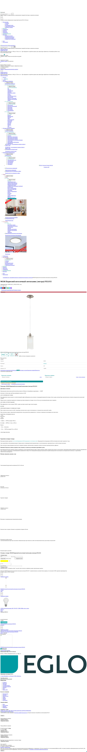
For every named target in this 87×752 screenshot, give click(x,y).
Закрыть (2, 715)
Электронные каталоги (10, 26)
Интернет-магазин (9, 35)
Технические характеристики (7, 290)
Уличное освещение (9, 130)
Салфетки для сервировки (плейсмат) (15, 186)
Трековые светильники (12, 99)
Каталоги (5, 28)
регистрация (5, 42)
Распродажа (5, 221)
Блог (4, 688)
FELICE (45, 363)
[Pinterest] (3, 288)
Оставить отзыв (4, 555)
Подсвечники (10, 187)
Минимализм (10, 116)
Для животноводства (12, 160)
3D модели (5, 268)
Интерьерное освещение (8, 81)
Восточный (10, 120)
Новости (4, 687)
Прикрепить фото (19, 558)
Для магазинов (11, 161)
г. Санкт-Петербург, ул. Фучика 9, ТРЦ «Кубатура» (10, 676)
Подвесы (9, 95)
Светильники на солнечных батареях (15, 140)
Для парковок (10, 162)
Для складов (10, 163)
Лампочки (10, 232)
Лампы (9, 100)
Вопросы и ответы (9, 27)
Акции (4, 79)
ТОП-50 (4, 77)
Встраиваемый (11, 110)
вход (4, 41)
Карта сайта (5, 689)
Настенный (10, 107)
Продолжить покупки (4, 720)
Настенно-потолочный (12, 106)
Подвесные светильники (13, 226)
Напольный (10, 108)
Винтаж (9, 123)
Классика (9, 127)
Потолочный (10, 105)
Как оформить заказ (9, 25)
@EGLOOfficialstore (27, 710)
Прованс (9, 124)
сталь (41, 377)
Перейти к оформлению (5, 747)
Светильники (10, 90)
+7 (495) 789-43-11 (11, 710)
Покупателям (5, 22)
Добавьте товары (3, 61)
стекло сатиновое (82, 377)
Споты (9, 93)
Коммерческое (8, 155)
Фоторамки (10, 190)
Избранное (5, 707)
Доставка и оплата (17, 290)
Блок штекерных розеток (13, 138)
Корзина (4, 706)
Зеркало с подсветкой (12, 98)
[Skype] (9, 288)
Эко (8, 126)
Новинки (6, 78)
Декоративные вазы (12, 181)
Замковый (10, 121)
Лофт (9, 118)
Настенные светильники (13, 136)
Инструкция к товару (5, 383)
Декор (4, 174)
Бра (8, 88)
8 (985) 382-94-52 (3, 72)
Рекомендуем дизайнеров (10, 39)
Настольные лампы (11, 92)
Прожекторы (10, 143)
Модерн (9, 115)
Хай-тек (9, 117)
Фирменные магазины (9, 36)
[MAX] (11, 288)
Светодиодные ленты (12, 96)
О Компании (5, 29)
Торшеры (9, 91)
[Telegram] (6, 288)
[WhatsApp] (8, 288)
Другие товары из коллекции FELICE (8, 623)
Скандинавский (11, 119)
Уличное (4, 694)
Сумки (9, 194)
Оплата (6, 24)
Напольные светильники (13, 137)
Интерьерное (5, 693)
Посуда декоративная (12, 188)
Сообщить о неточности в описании (8, 382)
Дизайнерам (5, 32)
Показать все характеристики (6, 381)
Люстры (9, 89)
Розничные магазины (9, 37)
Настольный (10, 109)
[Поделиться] (4, 286)
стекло (77, 377)
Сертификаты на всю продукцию (18, 383)
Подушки (9, 193)
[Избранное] (1, 286)
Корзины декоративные (12, 183)
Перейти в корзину (4, 719)
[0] (1, 59)
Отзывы (18, 370)
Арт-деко (9, 122)
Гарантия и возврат (31, 370)
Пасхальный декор (11, 197)
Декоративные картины (12, 182)
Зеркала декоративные (12, 191)
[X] (4, 288)
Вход (4, 273)
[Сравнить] (7, 286)
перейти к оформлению (5, 69)
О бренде (5, 682)
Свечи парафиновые (12, 195)
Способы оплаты (6, 685)
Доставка (7, 23)
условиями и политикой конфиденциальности (38, 749)
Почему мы (37, 370)
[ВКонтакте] (1, 288)
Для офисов (10, 164)
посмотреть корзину (14, 69)
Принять (2, 750)
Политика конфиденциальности (20, 712)
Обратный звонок (4, 49)
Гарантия (5, 30)
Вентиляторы (10, 97)
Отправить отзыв (4, 567)
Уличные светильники (12, 229)
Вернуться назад (9, 82)
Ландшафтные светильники (13, 142)
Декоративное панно (12, 185)
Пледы (9, 192)
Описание (14, 370)
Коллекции (5, 700)
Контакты (5, 34)
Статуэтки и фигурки (12, 189)
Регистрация (5, 274)
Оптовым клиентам (7, 33)
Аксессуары (10, 141)
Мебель (9, 196)
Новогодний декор (12, 198)
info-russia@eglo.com (19, 710)
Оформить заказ (4, 730)
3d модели (5, 31)
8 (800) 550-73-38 (3, 50)
